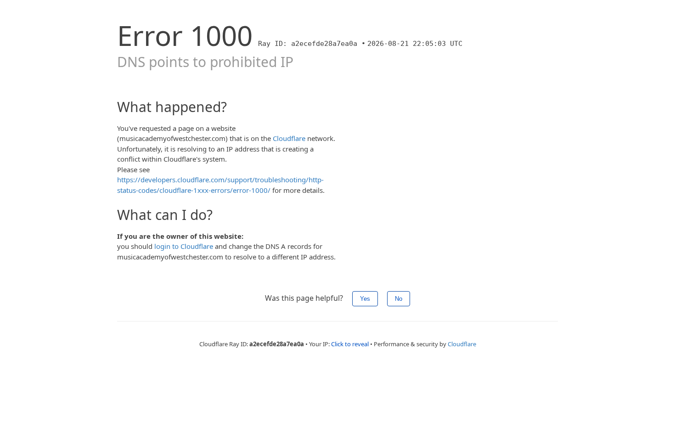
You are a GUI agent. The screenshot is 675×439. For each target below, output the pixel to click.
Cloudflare (289, 138)
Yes (365, 298)
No (398, 298)
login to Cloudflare (183, 246)
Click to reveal (350, 344)
